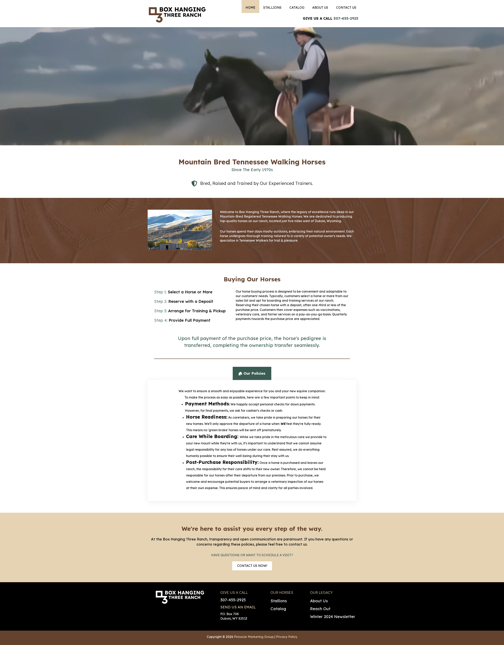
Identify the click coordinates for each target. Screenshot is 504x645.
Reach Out (320, 608)
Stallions (279, 600)
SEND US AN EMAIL (238, 607)
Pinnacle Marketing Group (254, 637)
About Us (319, 600)
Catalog (278, 608)
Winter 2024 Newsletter (332, 616)
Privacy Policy (286, 637)
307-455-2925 (346, 18)
